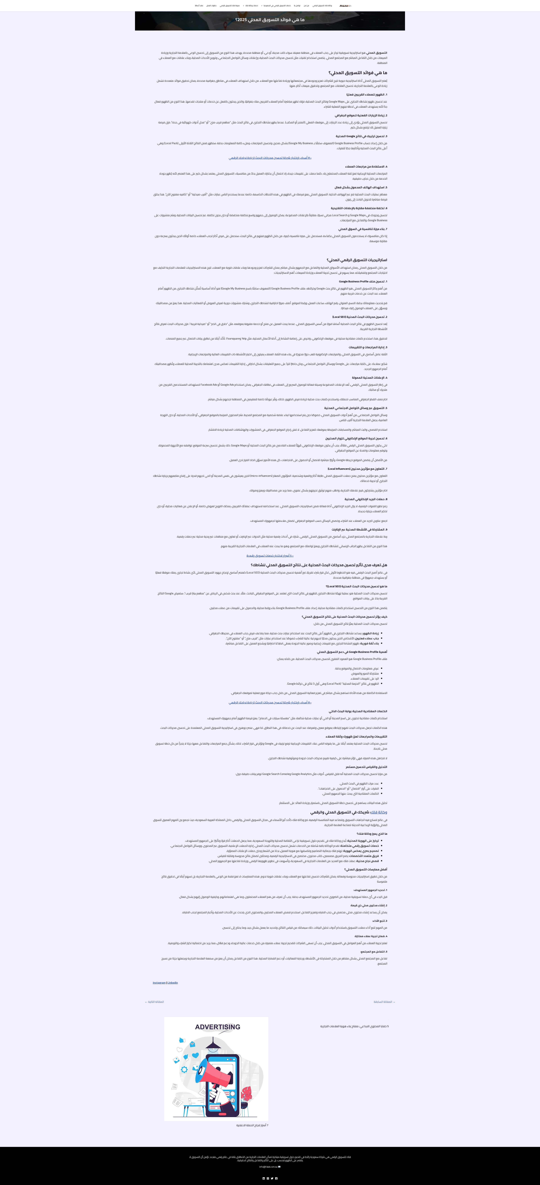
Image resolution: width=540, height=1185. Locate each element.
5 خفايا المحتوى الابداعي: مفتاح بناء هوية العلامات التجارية (354, 1026)
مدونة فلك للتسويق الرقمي (230, 5)
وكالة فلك (379, 812)
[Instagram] (268, 1178)
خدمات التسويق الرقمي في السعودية (277, 5)
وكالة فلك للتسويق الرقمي (322, 5)
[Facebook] (276, 1178)
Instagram (159, 982)
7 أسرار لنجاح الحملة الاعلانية (252, 1125)
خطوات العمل (211, 5)
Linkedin (172, 982)
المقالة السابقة (384, 1001)
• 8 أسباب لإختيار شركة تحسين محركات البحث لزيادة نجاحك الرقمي (270, 157)
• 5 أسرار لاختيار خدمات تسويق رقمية (270, 555)
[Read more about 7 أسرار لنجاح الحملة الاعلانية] (216, 1068)
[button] (262, 5)
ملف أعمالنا (199, 5)
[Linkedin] (263, 1178)
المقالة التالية (154, 1001)
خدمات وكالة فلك (251, 5)
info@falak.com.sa (268, 1167)
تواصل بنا (297, 5)
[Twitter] (272, 1178)
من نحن (306, 5)
